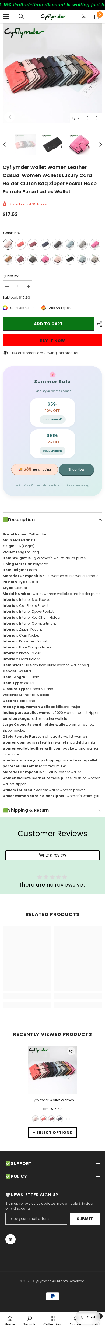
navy (59, 1118)
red (43, 1118)
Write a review (52, 855)
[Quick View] (71, 1051)
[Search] (21, 16)
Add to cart (48, 324)
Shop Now (76, 469)
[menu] (6, 16)
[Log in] (84, 16)
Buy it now (52, 341)
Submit (85, 1218)
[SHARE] (98, 324)
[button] (87, 118)
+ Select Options (52, 1132)
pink (35, 1118)
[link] (27, 996)
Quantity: (11, 276)
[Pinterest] (10, 1239)
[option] (52, 73)
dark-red (51, 1118)
